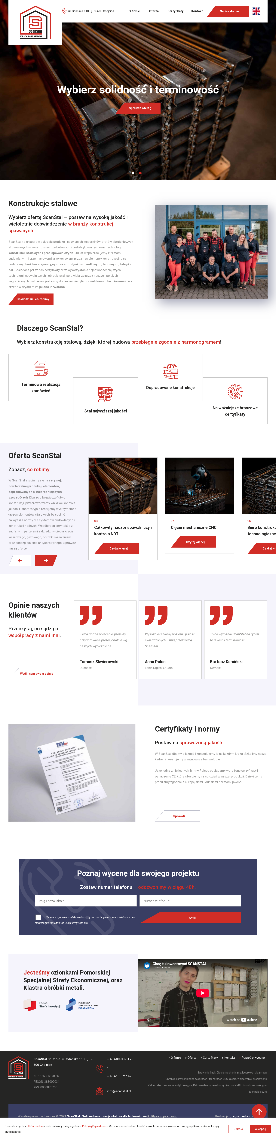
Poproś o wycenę (253, 1057)
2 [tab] (140, 173)
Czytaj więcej (118, 548)
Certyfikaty (175, 11)
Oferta (154, 11)
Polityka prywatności (162, 1116)
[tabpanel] (138, 90)
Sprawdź (179, 816)
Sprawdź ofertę (140, 108)
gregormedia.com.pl (244, 1116)
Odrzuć (238, 1129)
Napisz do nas (230, 11)
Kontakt (197, 11)
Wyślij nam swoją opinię (36, 673)
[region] (138, 1128)
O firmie (134, 11)
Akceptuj (260, 1129)
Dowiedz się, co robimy (33, 299)
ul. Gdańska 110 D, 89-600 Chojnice (91, 11)
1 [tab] (133, 173)
